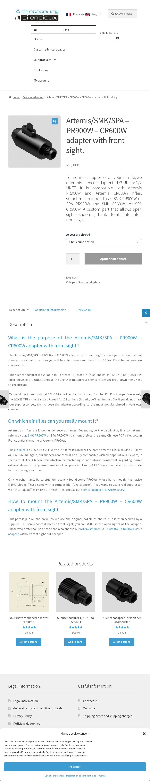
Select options (29, 641)
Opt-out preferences (54, 775)
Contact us (41, 70)
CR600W (19, 450)
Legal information (25, 701)
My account (41, 80)
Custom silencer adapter (50, 49)
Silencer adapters (33, 97)
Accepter (75, 767)
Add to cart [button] (75, 641)
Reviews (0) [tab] (84, 310)
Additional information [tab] (50, 310)
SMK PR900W (37, 435)
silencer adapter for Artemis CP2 (103, 490)
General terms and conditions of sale (37, 708)
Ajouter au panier (113, 259)
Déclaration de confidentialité (81, 775)
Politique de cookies (26, 723)
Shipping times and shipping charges (107, 716)
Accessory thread (78, 234)
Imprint (101, 775)
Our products (42, 60)
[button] (144, 734)
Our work (89, 708)
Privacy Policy (22, 716)
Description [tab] (17, 310)
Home (38, 39)
